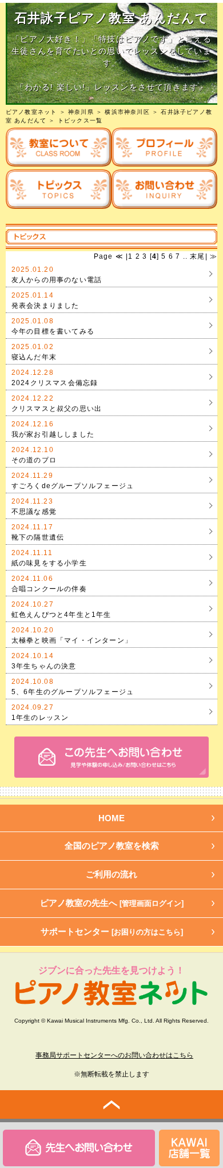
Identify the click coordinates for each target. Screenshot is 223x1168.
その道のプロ (34, 460)
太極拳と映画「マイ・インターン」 (71, 640)
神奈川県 (81, 112)
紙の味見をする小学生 (49, 563)
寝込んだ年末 (34, 357)
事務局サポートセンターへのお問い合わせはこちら (114, 1055)
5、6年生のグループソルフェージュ (72, 692)
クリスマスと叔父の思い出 (56, 409)
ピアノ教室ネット (31, 112)
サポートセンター (112, 931)
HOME (111, 818)
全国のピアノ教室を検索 (112, 845)
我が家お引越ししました (52, 434)
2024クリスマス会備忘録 (54, 383)
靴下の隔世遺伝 (37, 537)
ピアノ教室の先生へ (112, 903)
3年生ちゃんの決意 (44, 666)
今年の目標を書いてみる (52, 331)
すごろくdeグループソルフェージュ (72, 486)
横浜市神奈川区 (127, 112)
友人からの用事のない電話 (56, 280)
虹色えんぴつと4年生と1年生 (61, 615)
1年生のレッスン (40, 718)
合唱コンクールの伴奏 (49, 589)
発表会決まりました (45, 306)
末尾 (196, 256)
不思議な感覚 (34, 512)
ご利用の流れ (111, 874)
